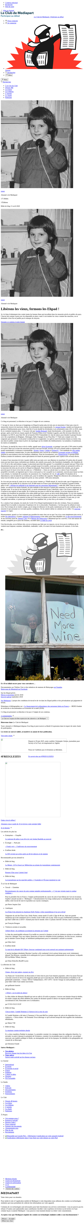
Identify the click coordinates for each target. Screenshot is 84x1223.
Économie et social (11, 1068)
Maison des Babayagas (39, 518)
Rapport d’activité (11, 1120)
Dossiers (8, 1076)
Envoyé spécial (6, 697)
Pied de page (9, 7)
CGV (7, 1185)
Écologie (8, 1066)
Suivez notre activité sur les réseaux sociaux (20, 1056)
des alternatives (10, 516)
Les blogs (8, 1103)
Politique (8, 1072)
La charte (8, 1109)
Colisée (47, 450)
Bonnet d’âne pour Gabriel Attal (16, 872)
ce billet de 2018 (46, 520)
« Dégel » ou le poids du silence (16, 993)
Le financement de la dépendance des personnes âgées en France (46, 706)
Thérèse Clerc (22, 518)
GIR (58, 474)
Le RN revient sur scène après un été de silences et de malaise (26, 854)
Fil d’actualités (10, 1078)
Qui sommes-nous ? (12, 1118)
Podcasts (8, 1088)
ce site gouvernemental (73, 516)
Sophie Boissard (41, 431)
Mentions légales (11, 1179)
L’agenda (8, 1107)
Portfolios (8, 1092)
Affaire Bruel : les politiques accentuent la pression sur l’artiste (26, 931)
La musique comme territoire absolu (17, 1030)
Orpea (41, 450)
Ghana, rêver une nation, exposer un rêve (19, 972)
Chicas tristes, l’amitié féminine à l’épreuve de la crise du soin (26, 1012)
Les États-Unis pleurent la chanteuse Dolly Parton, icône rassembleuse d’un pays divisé (35, 912)
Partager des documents (13, 1126)
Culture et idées (10, 1074)
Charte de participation (13, 1183)
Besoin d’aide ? (10, 1122)
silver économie (47, 446)
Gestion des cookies (12, 1189)
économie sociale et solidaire (68, 452)
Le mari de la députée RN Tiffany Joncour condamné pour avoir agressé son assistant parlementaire (39, 949)
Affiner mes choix (7, 1221)
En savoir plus (41, 756)
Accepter (12, 1219)
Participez (8, 1111)
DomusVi (55, 450)
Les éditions (9, 1105)
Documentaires (10, 1090)
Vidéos (7, 1086)
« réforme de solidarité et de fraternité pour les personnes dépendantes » (33, 485)
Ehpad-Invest (62, 454)
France (7, 1070)
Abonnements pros (11, 1128)
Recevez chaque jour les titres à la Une (18, 1052)
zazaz (3, 191)
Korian (36, 450)
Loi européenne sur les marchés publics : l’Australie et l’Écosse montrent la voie (32, 880)
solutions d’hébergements (31, 516)
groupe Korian (60, 427)
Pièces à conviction (7, 695)
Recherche (9, 5)
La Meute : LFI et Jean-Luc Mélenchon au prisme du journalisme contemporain (32, 865)
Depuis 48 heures (11, 1101)
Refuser (4, 1219)
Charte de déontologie (12, 1181)
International (9, 1065)
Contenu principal (11, 3)
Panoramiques (10, 1094)
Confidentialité (10, 1187)
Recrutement (9, 1132)
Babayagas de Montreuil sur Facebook (14, 689)
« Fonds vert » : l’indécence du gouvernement (21, 846)
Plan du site (9, 1130)
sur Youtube (58, 687)
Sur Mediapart (6, 701)
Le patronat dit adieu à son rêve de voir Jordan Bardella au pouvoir (28, 839)
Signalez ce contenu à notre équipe (13, 322)
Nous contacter (10, 1124)
